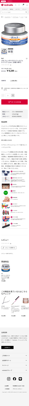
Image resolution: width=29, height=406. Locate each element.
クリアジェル (15, 17)
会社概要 (7, 386)
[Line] (20, 379)
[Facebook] (14, 379)
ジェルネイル (7, 17)
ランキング (4, 9)
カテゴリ (18, 9)
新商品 (11, 9)
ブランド (24, 9)
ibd (26, 17)
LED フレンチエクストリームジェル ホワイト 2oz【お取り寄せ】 (5, 277)
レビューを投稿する (10, 247)
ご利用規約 (7, 389)
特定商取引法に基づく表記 (18, 386)
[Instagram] (8, 379)
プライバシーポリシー (17, 389)
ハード (21, 17)
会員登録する (7, 347)
